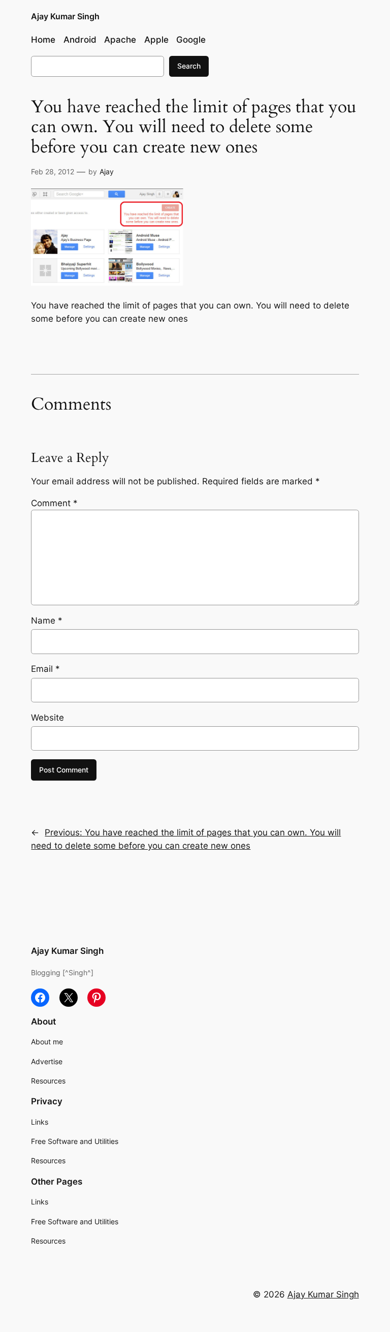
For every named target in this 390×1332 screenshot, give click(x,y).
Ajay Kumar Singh (65, 16)
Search (189, 65)
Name (46, 620)
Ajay (107, 171)
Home (43, 40)
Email (45, 669)
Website (47, 718)
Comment (54, 503)
